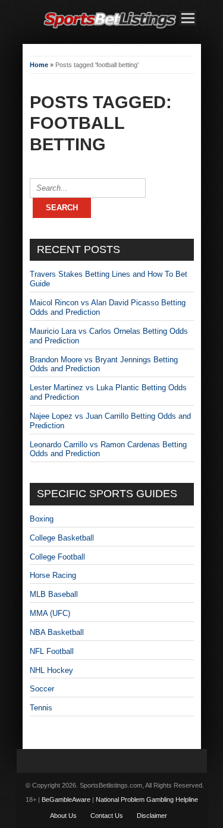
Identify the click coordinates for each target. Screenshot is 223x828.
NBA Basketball (57, 632)
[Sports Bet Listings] (110, 29)
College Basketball (62, 537)
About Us (63, 815)
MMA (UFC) (50, 613)
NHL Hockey (51, 670)
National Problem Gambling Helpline (147, 799)
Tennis (41, 707)
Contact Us (106, 815)
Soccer (42, 688)
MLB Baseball (54, 594)
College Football (57, 556)
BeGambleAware (66, 799)
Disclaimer (152, 815)
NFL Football (52, 651)
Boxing (42, 518)
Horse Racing (53, 575)
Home (39, 64)
